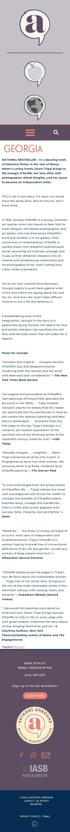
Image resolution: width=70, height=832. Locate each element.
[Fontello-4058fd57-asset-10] (46, 755)
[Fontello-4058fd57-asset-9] (33, 755)
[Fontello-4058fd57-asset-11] (21, 755)
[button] (30, 132)
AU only (19, 646)
